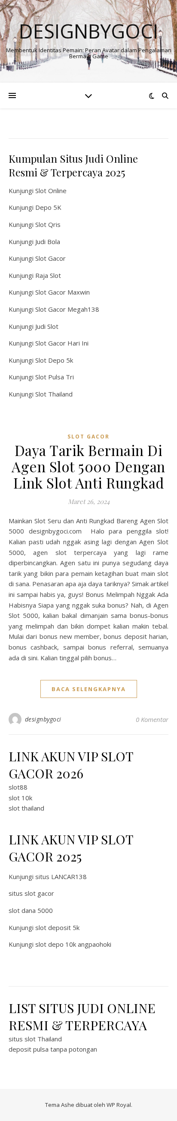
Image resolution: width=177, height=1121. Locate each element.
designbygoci (43, 719)
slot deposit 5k (57, 927)
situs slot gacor (31, 893)
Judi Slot (46, 326)
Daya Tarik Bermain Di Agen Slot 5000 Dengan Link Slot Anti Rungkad (88, 466)
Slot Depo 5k (54, 360)
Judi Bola (47, 241)
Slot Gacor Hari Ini (61, 343)
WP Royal (119, 1105)
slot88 (18, 787)
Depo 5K (48, 207)
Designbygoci (88, 31)
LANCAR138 (69, 876)
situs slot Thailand (35, 1039)
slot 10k (20, 797)
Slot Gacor (50, 258)
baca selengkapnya (89, 689)
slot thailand (26, 808)
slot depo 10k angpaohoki (73, 944)
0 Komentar (152, 719)
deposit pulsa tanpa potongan (53, 1049)
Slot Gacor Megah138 (67, 309)
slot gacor (88, 436)
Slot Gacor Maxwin (62, 292)
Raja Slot (48, 275)
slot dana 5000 (31, 910)
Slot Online (51, 190)
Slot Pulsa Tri (54, 377)
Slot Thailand (54, 394)
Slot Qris (48, 224)
